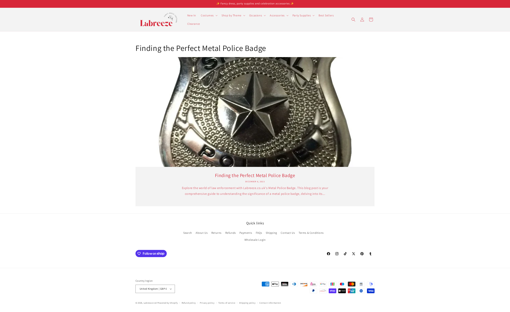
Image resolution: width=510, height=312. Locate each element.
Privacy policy (207, 302)
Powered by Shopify (167, 302)
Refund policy (189, 302)
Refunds (230, 233)
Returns (216, 233)
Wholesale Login (255, 240)
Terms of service (226, 302)
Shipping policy (247, 302)
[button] (208, 15)
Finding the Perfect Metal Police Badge (255, 175)
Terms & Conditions (311, 233)
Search (187, 233)
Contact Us (288, 233)
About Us (202, 233)
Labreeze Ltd (150, 302)
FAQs (259, 233)
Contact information (270, 302)
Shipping (271, 233)
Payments (245, 233)
